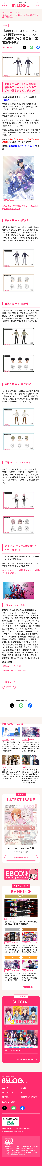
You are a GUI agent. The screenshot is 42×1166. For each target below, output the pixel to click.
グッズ (23, 1088)
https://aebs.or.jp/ (19, 1154)
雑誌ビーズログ (7, 1092)
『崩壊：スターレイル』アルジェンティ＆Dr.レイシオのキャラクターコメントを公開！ (12, 948)
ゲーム (18, 12)
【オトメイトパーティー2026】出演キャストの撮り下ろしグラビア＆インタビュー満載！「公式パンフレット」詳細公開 (11, 774)
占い (22, 1092)
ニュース (11, 12)
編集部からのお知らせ (29, 1097)
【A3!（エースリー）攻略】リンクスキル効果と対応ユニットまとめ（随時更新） (20, 923)
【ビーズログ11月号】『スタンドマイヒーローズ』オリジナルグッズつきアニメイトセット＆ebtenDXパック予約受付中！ (11, 746)
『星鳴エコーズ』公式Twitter (14, 670)
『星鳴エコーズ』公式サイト (13, 666)
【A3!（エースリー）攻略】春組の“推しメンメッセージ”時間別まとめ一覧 (29, 976)
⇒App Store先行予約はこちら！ (15, 206)
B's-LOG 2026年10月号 (21, 848)
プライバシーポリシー (23, 1129)
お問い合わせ (6, 1129)
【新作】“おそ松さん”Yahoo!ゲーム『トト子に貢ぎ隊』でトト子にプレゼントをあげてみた (30, 948)
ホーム (4, 12)
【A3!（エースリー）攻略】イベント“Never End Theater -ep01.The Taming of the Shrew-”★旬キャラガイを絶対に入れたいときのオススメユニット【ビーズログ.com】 (30, 776)
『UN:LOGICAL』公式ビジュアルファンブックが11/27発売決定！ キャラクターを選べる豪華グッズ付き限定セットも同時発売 (31, 746)
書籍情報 (5, 1097)
